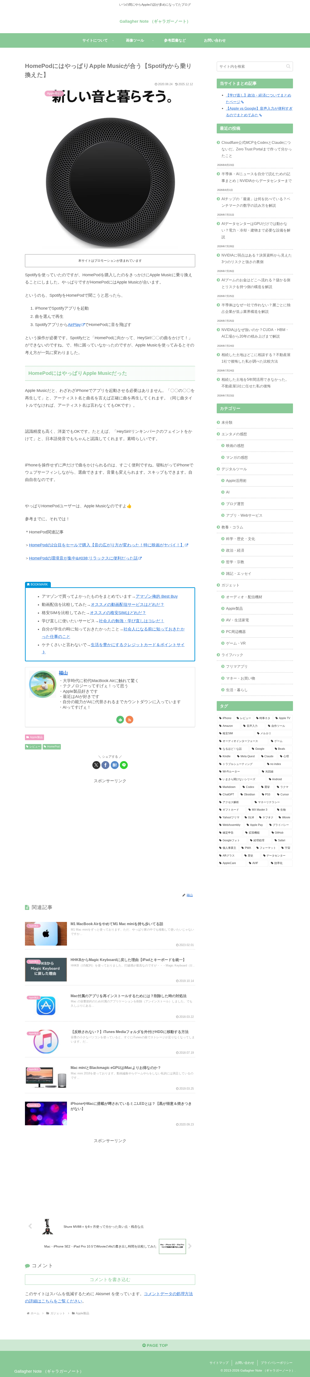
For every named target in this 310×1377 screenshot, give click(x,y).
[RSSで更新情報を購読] (129, 720)
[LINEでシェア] (124, 765)
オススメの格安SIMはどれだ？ (118, 612)
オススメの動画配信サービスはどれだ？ (127, 604)
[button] (288, 66)
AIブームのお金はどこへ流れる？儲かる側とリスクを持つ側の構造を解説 (255, 283)
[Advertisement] (110, 835)
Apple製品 (36, 737)
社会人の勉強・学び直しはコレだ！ (131, 621)
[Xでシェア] (96, 765)
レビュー (35, 746)
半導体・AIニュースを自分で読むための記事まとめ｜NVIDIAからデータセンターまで (256, 177)
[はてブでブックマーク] (115, 765)
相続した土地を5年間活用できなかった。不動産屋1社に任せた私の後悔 (255, 382)
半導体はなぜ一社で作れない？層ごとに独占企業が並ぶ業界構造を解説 (255, 308)
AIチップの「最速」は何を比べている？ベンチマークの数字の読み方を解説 (255, 202)
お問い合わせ (244, 1363)
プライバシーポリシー (277, 1363)
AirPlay (74, 324)
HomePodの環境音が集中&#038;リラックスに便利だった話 (83, 558)
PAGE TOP (157, 1345)
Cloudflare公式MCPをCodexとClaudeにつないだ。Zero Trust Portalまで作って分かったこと (256, 149)
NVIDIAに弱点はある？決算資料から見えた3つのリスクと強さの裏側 (256, 258)
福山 (63, 672)
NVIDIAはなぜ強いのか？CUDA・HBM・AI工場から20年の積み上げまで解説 (255, 333)
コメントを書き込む (110, 1279)
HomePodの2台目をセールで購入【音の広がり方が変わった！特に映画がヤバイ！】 (106, 545)
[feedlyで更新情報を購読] (120, 720)
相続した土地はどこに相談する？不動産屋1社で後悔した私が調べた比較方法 (255, 358)
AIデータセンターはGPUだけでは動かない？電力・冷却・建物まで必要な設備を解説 (255, 230)
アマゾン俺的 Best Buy (157, 596)
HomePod (53, 746)
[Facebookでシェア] (105, 765)
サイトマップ (219, 1363)
